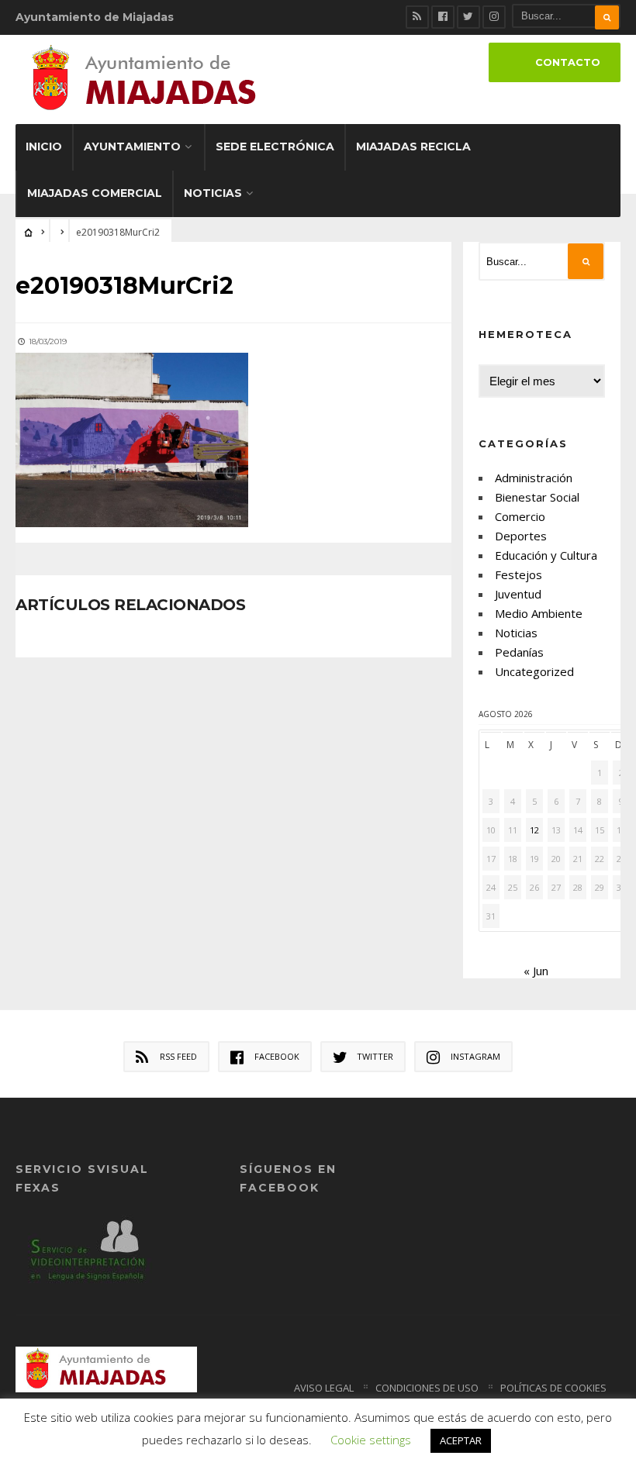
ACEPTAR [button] (461, 1440)
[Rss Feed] (417, 17)
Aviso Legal (324, 1388)
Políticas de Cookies (553, 1388)
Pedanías (519, 652)
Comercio (520, 516)
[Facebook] (443, 17)
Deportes (521, 535)
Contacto (567, 62)
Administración (533, 477)
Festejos (518, 574)
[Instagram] (494, 17)
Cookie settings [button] (370, 1439)
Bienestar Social (537, 497)
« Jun (536, 970)
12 (534, 830)
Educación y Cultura (546, 555)
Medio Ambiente (538, 613)
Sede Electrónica (275, 146)
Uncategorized (534, 671)
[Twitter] (468, 17)
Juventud (518, 594)
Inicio (44, 146)
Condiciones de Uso (427, 1388)
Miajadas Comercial (94, 193)
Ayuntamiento (132, 146)
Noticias (213, 193)
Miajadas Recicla (413, 146)
